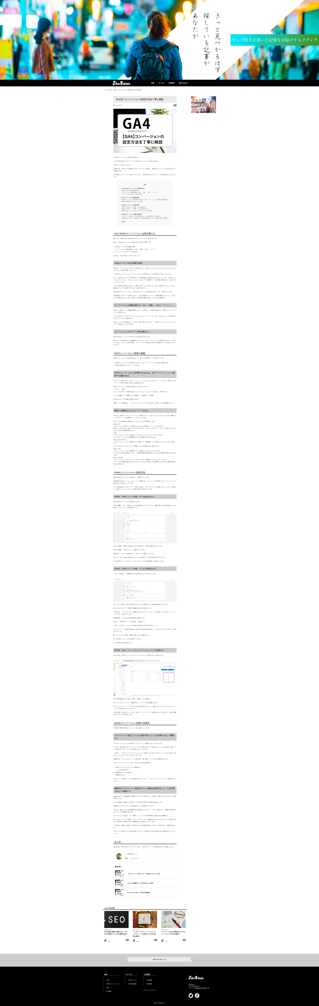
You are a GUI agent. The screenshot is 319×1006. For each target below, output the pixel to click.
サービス (161, 83)
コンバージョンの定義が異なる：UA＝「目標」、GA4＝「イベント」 (140, 192)
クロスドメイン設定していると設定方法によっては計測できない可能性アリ (141, 216)
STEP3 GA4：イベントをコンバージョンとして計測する (137, 210)
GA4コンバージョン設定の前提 (130, 197)
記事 (152, 83)
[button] (104, 920)
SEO (107, 980)
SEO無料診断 (132, 984)
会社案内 (172, 83)
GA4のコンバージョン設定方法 (130, 205)
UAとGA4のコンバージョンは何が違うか (133, 188)
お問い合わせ (183, 83)
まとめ (123, 221)
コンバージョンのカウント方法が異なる (132, 194)
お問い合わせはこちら (159, 959)
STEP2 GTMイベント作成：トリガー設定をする (135, 208)
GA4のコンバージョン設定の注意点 (132, 214)
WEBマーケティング (112, 984)
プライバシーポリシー (149, 990)
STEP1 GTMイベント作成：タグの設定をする (134, 207)
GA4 (107, 987)
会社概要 (149, 980)
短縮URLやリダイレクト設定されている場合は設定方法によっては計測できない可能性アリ (145, 218)
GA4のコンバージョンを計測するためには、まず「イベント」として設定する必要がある (145, 199)
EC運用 (108, 991)
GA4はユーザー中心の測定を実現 (130, 190)
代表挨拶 (149, 984)
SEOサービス (132, 980)
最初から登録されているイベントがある (132, 201)
